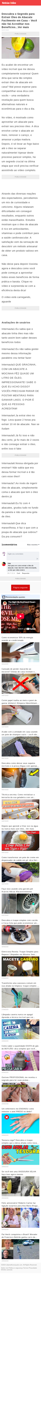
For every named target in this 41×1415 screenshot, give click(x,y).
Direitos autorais (6, 1270)
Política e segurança (16, 1268)
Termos (25, 1268)
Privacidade (33, 1268)
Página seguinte (20, 588)
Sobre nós (4, 1268)
